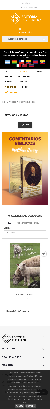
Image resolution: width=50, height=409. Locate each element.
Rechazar (30, 406)
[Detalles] (33, 287)
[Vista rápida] (25, 287)
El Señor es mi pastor (25, 294)
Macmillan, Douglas (16, 114)
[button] (25, 30)
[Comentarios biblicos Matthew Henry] (25, 168)
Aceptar (19, 406)
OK (25, 125)
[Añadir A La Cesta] (17, 287)
